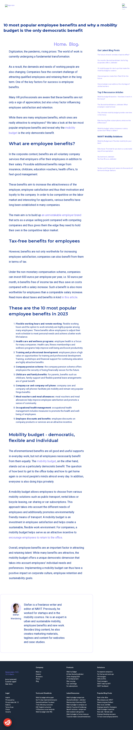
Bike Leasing (70, 681)
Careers (38, 674)
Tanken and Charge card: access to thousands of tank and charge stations (114, 169)
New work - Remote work (105, 712)
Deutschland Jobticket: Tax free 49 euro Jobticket (106, 158)
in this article (69, 297)
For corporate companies (105, 672)
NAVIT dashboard (102, 686)
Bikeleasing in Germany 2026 (76, 702)
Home (60, 44)
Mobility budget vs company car (76, 705)
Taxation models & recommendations (78, 717)
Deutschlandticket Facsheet (45, 702)
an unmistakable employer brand (61, 215)
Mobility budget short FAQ (44, 712)
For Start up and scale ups (105, 674)
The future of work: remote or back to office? (113, 55)
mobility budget (46, 461)
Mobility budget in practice (105, 709)
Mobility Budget (71, 672)
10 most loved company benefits (107, 717)
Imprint (7, 697)
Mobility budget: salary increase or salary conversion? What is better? (112, 129)
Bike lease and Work (103, 705)
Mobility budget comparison (75, 697)
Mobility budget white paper (45, 697)
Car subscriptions (72, 686)
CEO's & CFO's (101, 679)
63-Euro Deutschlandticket (74, 674)
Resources (39, 676)
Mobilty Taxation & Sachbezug (76, 707)
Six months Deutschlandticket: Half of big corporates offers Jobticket (112, 61)
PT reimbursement (72, 679)
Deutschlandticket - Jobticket (76, 700)
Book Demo (8, 684)
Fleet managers (102, 681)
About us (38, 672)
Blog (73, 44)
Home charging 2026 (73, 676)
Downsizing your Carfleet (105, 702)
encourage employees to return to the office (35, 537)
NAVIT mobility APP (103, 684)
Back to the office (102, 697)
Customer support (10, 682)
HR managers (101, 676)
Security (8, 712)
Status (7, 709)
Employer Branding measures (106, 714)
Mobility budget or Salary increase (77, 714)
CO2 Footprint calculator (43, 707)
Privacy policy (9, 700)
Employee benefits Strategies (107, 707)
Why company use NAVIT (105, 700)
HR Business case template (45, 709)
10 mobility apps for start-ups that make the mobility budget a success (113, 69)
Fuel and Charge (71, 684)
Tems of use (9, 707)
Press (38, 679)
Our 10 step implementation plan (46, 700)
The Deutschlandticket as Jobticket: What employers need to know (112, 106)
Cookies (8, 705)
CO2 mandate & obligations (75, 712)
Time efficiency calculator (44, 705)
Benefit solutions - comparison (76, 709)
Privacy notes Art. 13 (12, 702)
